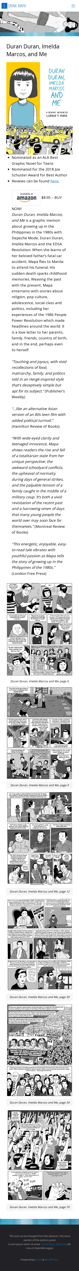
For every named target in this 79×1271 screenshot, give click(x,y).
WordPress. (51, 1259)
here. (54, 181)
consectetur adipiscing (53, 1244)
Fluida (38, 1259)
